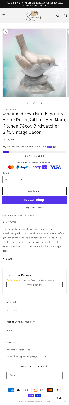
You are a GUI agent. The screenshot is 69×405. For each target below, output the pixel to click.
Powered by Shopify (43, 401)
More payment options (34, 207)
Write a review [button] (34, 284)
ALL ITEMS (11, 310)
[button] (4, 15)
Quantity (6, 173)
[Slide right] (41, 103)
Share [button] (9, 258)
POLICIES (11, 330)
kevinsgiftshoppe (30, 401)
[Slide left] (27, 103)
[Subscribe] (58, 375)
